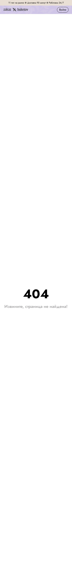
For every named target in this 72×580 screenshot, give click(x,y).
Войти (62, 10)
